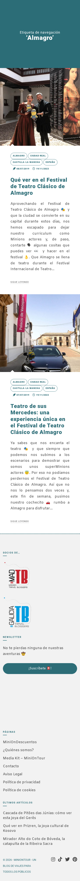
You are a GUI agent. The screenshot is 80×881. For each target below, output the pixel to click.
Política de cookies (19, 790)
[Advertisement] (22, 700)
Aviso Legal (12, 774)
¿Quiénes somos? (18, 750)
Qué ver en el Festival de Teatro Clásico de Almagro (38, 186)
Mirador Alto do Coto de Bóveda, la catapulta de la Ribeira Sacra (34, 841)
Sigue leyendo (19, 282)
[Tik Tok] (60, 860)
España (50, 162)
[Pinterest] (75, 860)
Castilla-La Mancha (26, 162)
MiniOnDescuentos (20, 742)
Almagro (19, 156)
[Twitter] (67, 860)
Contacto (11, 766)
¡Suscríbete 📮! (40, 668)
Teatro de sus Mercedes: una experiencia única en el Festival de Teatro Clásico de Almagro (37, 419)
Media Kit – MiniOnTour (24, 758)
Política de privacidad (21, 782)
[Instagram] (53, 860)
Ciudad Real (38, 156)
